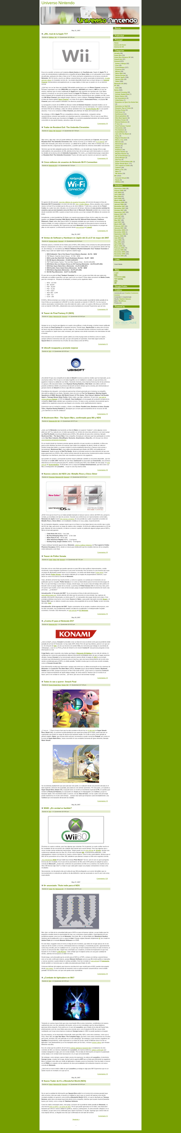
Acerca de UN (119, 47)
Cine (116, 65)
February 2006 (119, 248)
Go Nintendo (83, 610)
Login (116, 273)
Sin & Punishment (121, 155)
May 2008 (117, 196)
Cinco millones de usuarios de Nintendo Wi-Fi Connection (70, 162)
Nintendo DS (118, 83)
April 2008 (117, 198)
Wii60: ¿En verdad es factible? (58, 808)
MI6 (83, 852)
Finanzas (118, 69)
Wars (117, 171)
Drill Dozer (119, 112)
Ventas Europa (120, 75)
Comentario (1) (103, 344)
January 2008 (118, 204)
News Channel (63, 99)
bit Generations (120, 98)
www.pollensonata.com (48, 595)
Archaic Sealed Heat (122, 94)
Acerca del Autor (120, 45)
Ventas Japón (120, 77)
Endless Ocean (120, 120)
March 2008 (118, 200)
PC (115, 85)
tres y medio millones (82, 204)
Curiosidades (120, 67)
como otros (99, 572)
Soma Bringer (120, 157)
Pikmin (117, 147)
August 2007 (118, 214)
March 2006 (118, 246)
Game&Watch (120, 132)
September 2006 (119, 234)
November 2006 (119, 232)
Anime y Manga (120, 63)
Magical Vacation (121, 138)
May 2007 (117, 220)
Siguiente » (76, 1119)
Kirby (117, 136)
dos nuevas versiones (67, 519)
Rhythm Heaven (120, 153)
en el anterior (100, 141)
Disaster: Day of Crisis (123, 108)
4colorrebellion (54, 464)
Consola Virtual (120, 178)
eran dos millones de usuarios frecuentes (72, 202)
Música (117, 71)
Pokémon (118, 149)
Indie (117, 88)
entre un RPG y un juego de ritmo (60, 1106)
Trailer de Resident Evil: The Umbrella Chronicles (66, 127)
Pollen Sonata (56, 574)
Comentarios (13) (102, 878)
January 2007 (118, 228)
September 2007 (119, 212)
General (117, 61)
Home (116, 43)
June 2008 (117, 194)
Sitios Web (119, 73)
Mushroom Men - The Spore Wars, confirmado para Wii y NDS (72, 418)
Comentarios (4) (102, 158)
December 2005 (119, 252)
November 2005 (119, 254)
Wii (115, 175)
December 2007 (119, 206)
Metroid (118, 142)
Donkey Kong (120, 110)
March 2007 (118, 224)
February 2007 (119, 226)
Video (117, 81)
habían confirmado (97, 1050)
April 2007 (117, 222)
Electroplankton (120, 116)
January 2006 (118, 250)
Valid (118, 279)
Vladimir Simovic (125, 299)
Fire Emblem (119, 130)
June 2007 (117, 218)
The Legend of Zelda (122, 165)
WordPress (122, 301)
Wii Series (118, 173)
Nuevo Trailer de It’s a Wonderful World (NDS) (65, 1081)
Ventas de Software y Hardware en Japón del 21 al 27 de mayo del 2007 (76, 238)
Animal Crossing (121, 92)
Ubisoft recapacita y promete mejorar (61, 348)
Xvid (49, 603)
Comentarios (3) (102, 1074)
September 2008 (119, 188)
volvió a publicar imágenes (83, 545)
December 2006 (119, 230)
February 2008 (119, 202)
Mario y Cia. (119, 140)
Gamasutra (105, 961)
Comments (119, 277)
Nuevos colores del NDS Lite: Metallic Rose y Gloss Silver (70, 474)
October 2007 (119, 210)
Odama (117, 146)
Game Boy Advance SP (122, 57)
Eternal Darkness (121, 122)
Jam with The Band (122, 134)
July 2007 (117, 216)
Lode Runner (61, 951)
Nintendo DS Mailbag (84, 653)
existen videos (96, 1042)
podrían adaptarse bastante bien (80, 1048)
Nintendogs (119, 144)
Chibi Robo (119, 100)
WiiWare (118, 182)
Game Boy (118, 55)
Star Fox (118, 159)
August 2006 (118, 236)
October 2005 (119, 256)
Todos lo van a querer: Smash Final (60, 682)
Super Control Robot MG (124, 161)
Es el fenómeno (49, 860)
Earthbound (119, 114)
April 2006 (117, 244)
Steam (105, 599)
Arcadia (117, 53)
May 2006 (117, 242)
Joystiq (98, 850)
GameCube (118, 59)
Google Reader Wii (92, 109)
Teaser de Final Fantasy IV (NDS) (59, 313)
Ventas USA (119, 79)
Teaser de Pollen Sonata (55, 556)
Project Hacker (120, 151)
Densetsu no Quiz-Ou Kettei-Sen (126, 102)
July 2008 (117, 192)
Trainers (118, 167)
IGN (55, 646)
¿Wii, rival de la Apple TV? (56, 34)
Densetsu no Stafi (121, 106)
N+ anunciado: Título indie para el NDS (62, 885)
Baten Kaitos (119, 96)
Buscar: (118, 28)
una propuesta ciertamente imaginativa (53, 440)
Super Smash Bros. (122, 163)
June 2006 (117, 240)
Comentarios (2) (102, 678)
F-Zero (117, 124)
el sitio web (91, 730)
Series (116, 90)
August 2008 (118, 190)
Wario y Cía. (119, 169)
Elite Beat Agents (121, 118)
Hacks (117, 180)
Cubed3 (89, 227)
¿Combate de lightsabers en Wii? (59, 977)
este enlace (49, 968)
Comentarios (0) (102, 123)
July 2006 (117, 238)
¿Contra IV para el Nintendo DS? (59, 621)
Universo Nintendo (58, 3)
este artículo (80, 227)
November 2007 (119, 208)
